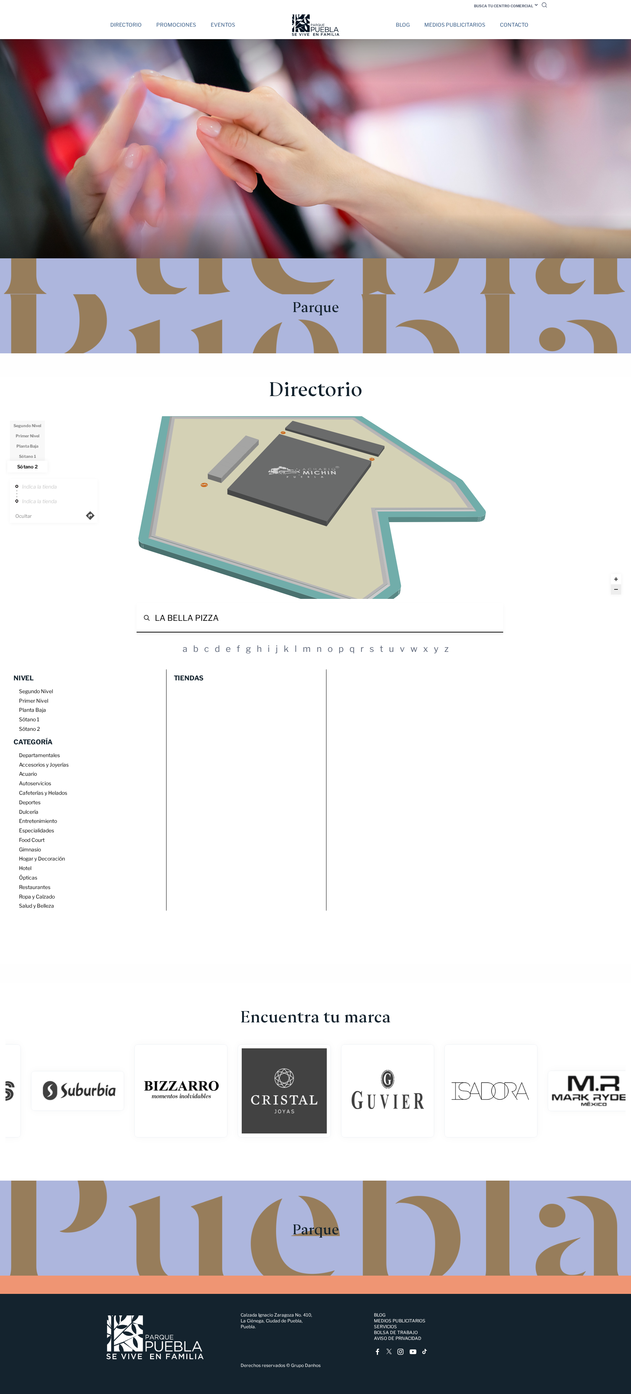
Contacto (514, 25)
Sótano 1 (27, 456)
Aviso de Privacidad (397, 1338)
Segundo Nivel (27, 425)
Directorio (126, 25)
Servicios (385, 1326)
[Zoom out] (616, 589)
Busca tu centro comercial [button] (503, 6)
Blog (403, 25)
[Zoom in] (616, 579)
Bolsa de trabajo (396, 1332)
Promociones (176, 25)
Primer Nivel (27, 435)
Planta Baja (27, 446)
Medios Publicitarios (454, 25)
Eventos (223, 25)
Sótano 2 (27, 467)
